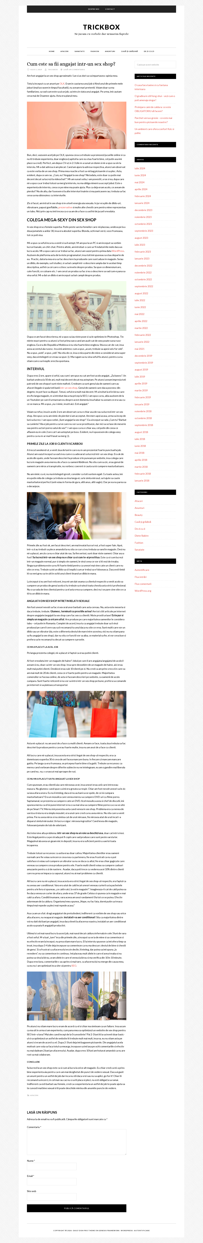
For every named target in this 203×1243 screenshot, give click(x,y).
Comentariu (34, 1127)
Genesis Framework (109, 1230)
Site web (31, 1191)
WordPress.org (143, 590)
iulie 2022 (140, 300)
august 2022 (141, 293)
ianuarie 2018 (142, 480)
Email (30, 1175)
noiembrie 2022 (143, 272)
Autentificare (142, 569)
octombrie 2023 (143, 223)
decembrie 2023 (143, 210)
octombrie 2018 (143, 418)
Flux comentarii (143, 583)
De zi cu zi (140, 528)
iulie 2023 (140, 244)
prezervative (65, 207)
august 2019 (141, 369)
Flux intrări (141, 576)
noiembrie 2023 (143, 216)
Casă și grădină (143, 521)
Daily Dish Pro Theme (84, 1230)
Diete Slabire (142, 535)
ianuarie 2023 (142, 258)
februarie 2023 (143, 251)
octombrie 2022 (143, 279)
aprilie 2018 (141, 459)
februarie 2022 (143, 334)
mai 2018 (139, 452)
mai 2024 (139, 182)
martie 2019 (141, 390)
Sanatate (139, 549)
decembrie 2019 (143, 355)
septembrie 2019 (144, 362)
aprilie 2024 (141, 189)
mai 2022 (139, 314)
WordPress (118, 250)
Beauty (139, 514)
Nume (31, 1160)
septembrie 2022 (144, 286)
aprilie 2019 (141, 383)
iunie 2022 (140, 307)
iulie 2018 (140, 438)
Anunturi (139, 507)
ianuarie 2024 (142, 202)
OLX (62, 83)
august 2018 (141, 432)
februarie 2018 (143, 473)
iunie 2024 (140, 175)
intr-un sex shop (68, 387)
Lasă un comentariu (74, 69)
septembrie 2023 (144, 230)
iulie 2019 (140, 376)
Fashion (139, 542)
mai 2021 (139, 348)
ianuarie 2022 (142, 341)
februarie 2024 (143, 196)
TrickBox (101, 27)
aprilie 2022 (141, 321)
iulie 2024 (140, 168)
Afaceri (34, 1095)
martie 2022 (141, 327)
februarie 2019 (143, 397)
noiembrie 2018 (143, 411)
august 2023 (141, 237)
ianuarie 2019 (142, 404)
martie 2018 (141, 466)
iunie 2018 (140, 445)
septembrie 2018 (144, 425)
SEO (74, 965)
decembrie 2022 (143, 265)
